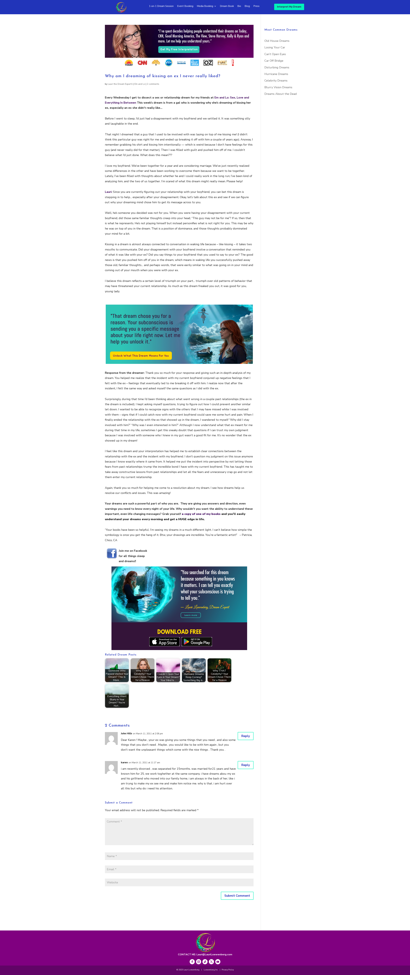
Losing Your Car (274, 47)
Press (256, 6)
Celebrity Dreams (275, 80)
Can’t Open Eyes (275, 54)
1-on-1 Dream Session (161, 6)
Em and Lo (140, 84)
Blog (247, 6)
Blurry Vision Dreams (278, 87)
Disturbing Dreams (276, 67)
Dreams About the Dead (280, 94)
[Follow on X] (211, 961)
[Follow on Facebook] (192, 961)
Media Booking (205, 6)
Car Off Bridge (273, 61)
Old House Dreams (276, 41)
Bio (239, 6)
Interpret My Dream (289, 6)
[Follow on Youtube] (217, 961)
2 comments (153, 84)
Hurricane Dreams (276, 74)
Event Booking (185, 6)
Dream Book (227, 6)
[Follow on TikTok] (205, 961)
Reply (245, 736)
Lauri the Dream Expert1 (120, 84)
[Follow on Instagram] (198, 961)
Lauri (108, 192)
